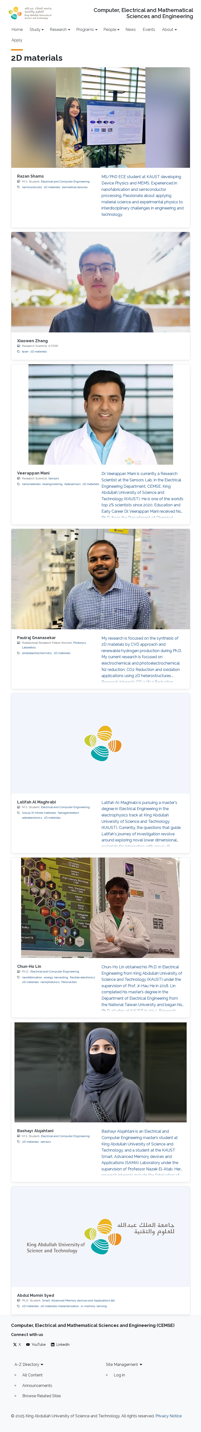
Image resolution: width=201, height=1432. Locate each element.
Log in (119, 1375)
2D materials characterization (59, 1306)
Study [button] (35, 29)
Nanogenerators (68, 812)
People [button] (109, 29)
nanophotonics (50, 982)
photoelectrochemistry (37, 653)
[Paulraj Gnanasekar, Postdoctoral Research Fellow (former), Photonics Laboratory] (100, 579)
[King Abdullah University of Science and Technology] (30, 13)
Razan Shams (30, 176)
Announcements (37, 1385)
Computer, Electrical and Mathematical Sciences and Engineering (143, 13)
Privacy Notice (168, 1416)
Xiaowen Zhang (32, 341)
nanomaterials (31, 484)
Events (149, 29)
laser (25, 351)
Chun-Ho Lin (29, 966)
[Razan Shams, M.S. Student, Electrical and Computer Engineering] (100, 117)
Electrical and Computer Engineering (65, 181)
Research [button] (58, 29)
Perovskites (69, 982)
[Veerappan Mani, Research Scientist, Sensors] (100, 414)
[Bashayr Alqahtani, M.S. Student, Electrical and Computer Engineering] (100, 1072)
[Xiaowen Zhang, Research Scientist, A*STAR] (100, 282)
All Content (32, 1375)
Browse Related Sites (41, 1396)
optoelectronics (32, 817)
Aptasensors (72, 484)
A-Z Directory (26, 1364)
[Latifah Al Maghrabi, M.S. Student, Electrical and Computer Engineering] (100, 743)
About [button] (167, 29)
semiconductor (32, 187)
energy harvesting (56, 977)
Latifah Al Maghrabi (36, 802)
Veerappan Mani (33, 473)
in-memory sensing (94, 1306)
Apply (17, 40)
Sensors (53, 478)
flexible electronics (82, 977)
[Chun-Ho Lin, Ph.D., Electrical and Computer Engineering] (100, 908)
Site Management (122, 1364)
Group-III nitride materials (39, 812)
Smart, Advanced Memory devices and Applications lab (78, 1300)
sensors (45, 1141)
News (131, 29)
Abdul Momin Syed (35, 1295)
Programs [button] (85, 29)
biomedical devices (75, 187)
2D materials (52, 187)
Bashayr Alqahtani (35, 1131)
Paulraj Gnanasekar (36, 637)
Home (17, 29)
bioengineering (52, 484)
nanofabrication (32, 977)
